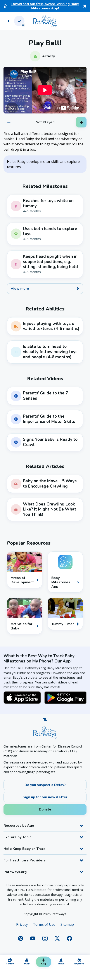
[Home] (45, 21)
